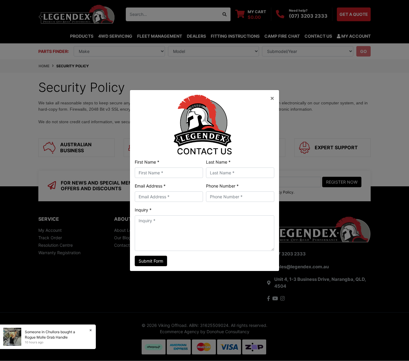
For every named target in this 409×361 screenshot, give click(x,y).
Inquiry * (143, 209)
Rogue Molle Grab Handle (46, 337)
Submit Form (151, 260)
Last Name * (218, 161)
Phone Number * (222, 185)
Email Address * (150, 185)
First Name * (147, 161)
